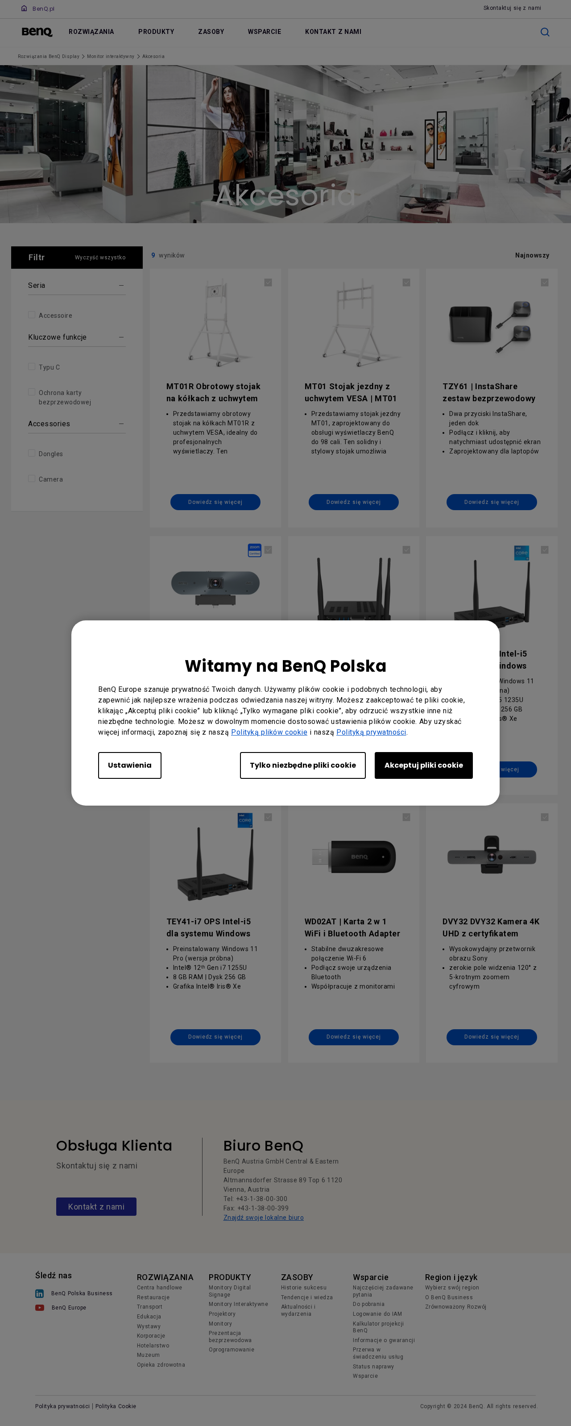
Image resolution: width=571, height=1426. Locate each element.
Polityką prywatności (371, 732)
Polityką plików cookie (269, 732)
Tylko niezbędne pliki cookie (303, 765)
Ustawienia (130, 765)
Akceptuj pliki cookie (424, 765)
